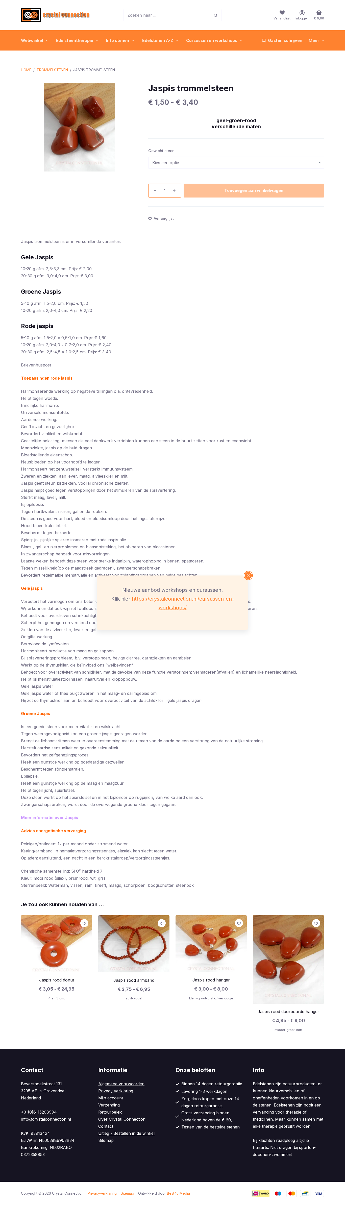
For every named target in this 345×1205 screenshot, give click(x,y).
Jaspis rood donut (56, 979)
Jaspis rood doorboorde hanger (288, 1011)
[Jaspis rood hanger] (211, 943)
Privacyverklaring (102, 1193)
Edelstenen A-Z (157, 40)
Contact (105, 1126)
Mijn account (110, 1097)
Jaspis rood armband (133, 980)
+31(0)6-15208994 (39, 1112)
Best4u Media (178, 1193)
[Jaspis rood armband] (133, 943)
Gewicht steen (161, 150)
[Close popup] (248, 575)
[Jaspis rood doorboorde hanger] (288, 959)
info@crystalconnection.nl (46, 1119)
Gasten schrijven (285, 40)
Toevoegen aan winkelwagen (253, 190)
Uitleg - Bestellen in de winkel (126, 1133)
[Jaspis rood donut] (56, 943)
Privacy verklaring (115, 1090)
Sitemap (106, 1140)
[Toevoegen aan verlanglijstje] (84, 923)
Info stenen (117, 40)
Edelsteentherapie (74, 40)
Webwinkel (32, 40)
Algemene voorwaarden (121, 1083)
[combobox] (167, 15)
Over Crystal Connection (121, 1119)
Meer (314, 40)
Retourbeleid (110, 1112)
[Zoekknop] (215, 15)
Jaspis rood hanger (211, 979)
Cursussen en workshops (211, 40)
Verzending (109, 1105)
